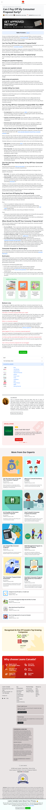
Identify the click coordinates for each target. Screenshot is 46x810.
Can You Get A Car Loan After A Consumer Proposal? (10, 293)
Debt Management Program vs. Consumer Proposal (33, 546)
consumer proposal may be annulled (12, 240)
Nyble (15, 384)
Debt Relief (19, 691)
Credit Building (20, 694)
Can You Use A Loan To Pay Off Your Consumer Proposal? (12, 479)
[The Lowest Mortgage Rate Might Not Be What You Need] (6, 601)
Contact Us (4, 695)
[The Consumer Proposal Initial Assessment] (12, 566)
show (28, 32)
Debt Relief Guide (11, 6)
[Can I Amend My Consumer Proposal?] (12, 534)
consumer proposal (18, 46)
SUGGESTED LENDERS (8, 364)
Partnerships (29, 688)
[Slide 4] (26, 442)
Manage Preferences (20, 808)
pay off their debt (24, 37)
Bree (15, 367)
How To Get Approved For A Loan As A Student (20, 615)
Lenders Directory (21, 702)
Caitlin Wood (23, 15)
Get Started (23, 352)
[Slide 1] (20, 442)
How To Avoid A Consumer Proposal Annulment (32, 512)
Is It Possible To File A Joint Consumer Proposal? (10, 512)
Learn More (20, 722)
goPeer (15, 374)
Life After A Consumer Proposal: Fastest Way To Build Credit (23, 294)
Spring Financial (17, 386)
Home (4, 6)
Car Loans (19, 693)
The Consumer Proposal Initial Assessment (12, 577)
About (37, 690)
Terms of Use (32, 768)
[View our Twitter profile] (4, 698)
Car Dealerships (29, 690)
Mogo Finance (17, 382)
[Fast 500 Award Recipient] (23, 647)
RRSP (26, 112)
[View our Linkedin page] (7, 698)
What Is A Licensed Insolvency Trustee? (33, 479)
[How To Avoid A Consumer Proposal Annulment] (34, 500)
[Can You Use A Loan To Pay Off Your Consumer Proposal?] (12, 466)
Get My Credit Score (22, 712)
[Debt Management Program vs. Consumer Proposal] (34, 534)
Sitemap (37, 694)
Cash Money (16, 369)
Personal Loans (20, 690)
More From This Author (16, 413)
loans (21, 143)
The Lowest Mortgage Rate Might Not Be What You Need (22, 599)
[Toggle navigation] (2, 2)
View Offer (19, 439)
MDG (15, 381)
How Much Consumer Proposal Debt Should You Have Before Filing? (33, 578)
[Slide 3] (24, 442)
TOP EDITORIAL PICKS (8, 361)
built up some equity (19, 166)
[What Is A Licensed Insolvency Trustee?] (34, 466)
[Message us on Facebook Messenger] (2, 698)
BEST (4, 357)
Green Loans (16, 376)
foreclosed (12, 181)
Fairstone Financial (18, 372)
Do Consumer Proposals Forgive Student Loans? (35, 293)
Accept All (28, 808)
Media (37, 691)
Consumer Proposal (17, 6)
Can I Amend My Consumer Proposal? (11, 546)
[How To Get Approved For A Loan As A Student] (6, 617)
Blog (37, 688)
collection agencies (26, 327)
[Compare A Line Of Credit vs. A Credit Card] (6, 593)
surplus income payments (20, 269)
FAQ (37, 696)
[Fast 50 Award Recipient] (23, 636)
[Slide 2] (22, 442)
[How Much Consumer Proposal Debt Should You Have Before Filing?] (34, 566)
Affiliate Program (30, 691)
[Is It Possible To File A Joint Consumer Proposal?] (12, 500)
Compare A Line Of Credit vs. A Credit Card (19, 591)
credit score (25, 235)
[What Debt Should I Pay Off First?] (6, 609)
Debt (6, 6)
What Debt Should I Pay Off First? (17, 607)
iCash (15, 377)
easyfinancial (16, 371)
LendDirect (16, 379)
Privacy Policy (25, 768)
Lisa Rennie (10, 15)
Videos (37, 693)
